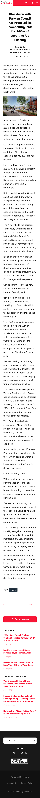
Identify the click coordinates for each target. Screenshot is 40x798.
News (13, 590)
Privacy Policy (27, 783)
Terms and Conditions (20, 777)
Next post (33, 604)
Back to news (22, 619)
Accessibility (12, 783)
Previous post (9, 604)
